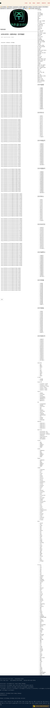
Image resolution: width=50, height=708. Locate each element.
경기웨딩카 (42, 145)
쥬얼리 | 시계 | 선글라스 (42, 64)
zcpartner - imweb (43, 388)
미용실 (41, 550)
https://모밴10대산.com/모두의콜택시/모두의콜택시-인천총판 (11, 71)
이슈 (40, 645)
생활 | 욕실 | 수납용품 (41, 41)
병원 (40, 408)
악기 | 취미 (39, 47)
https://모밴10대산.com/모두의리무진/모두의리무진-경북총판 (11, 233)
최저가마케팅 (17, 698)
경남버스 (41, 214)
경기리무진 (42, 228)
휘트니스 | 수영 (40, 78)
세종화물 (41, 293)
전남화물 (41, 300)
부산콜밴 (41, 92)
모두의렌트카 (11, 690)
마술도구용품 (40, 34)
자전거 (41, 647)
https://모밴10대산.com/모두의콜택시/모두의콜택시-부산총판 (11, 80)
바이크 (41, 545)
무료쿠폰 (20, 6)
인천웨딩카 (42, 146)
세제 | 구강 (39, 42)
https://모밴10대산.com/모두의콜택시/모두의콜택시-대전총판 (11, 78)
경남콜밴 (41, 102)
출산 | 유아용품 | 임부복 (42, 67)
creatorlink (42, 517)
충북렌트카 (42, 351)
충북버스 (41, 211)
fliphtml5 (41, 490)
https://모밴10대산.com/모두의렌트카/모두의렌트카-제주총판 (11, 116)
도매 (40, 543)
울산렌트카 (42, 346)
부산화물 (41, 288)
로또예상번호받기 (43, 403)
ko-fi (41, 503)
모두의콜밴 (3, 688)
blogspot (41, 498)
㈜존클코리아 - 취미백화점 (5, 693)
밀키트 (41, 605)
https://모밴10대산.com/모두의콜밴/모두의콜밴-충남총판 (11, 64)
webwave (42, 485)
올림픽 (41, 630)
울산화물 (41, 290)
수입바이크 (42, 606)
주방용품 (39, 63)
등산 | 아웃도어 (40, 31)
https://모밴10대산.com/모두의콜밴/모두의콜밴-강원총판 (11, 49)
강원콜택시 (42, 273)
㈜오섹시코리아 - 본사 (43, 431)
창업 (40, 407)
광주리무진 (42, 236)
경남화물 (41, 298)
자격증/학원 (42, 413)
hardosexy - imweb (43, 384)
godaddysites (42, 481)
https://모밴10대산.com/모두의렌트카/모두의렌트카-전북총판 (11, 112)
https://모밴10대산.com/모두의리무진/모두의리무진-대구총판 (11, 226)
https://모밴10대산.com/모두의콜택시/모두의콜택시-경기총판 (11, 73)
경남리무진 (42, 242)
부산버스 (41, 204)
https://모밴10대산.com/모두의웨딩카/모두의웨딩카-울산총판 (11, 255)
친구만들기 (42, 561)
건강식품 (39, 16)
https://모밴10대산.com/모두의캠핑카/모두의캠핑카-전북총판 (11, 211)
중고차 (41, 535)
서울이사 (41, 115)
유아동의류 (39, 53)
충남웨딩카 (42, 154)
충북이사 (41, 128)
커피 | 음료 (39, 74)
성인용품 (41, 379)
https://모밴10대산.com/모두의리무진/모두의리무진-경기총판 (11, 221)
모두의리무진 (35, 688)
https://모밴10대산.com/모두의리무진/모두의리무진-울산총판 (11, 230)
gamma (41, 479)
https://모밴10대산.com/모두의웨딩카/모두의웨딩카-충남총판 (11, 262)
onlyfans (41, 502)
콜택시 (41, 365)
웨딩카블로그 (42, 164)
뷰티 (40, 558)
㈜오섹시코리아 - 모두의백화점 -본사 (7, 683)
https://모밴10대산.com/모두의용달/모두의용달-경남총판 (11, 281)
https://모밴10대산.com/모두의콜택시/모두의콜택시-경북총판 (11, 84)
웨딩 (33, 703)
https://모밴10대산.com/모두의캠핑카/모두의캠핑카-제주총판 (11, 215)
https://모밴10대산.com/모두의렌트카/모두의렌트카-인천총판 (11, 96)
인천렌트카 (42, 341)
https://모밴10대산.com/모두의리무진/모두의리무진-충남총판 (11, 237)
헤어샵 (46, 701)
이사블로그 (42, 136)
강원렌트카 (42, 357)
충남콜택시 (42, 266)
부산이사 (41, 120)
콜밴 (40, 364)
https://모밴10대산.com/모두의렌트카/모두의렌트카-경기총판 (11, 97)
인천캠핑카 (42, 174)
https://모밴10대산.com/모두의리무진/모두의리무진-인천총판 (11, 220)
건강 (40, 568)
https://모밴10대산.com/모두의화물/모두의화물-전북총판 (11, 186)
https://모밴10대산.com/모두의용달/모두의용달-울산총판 (11, 279)
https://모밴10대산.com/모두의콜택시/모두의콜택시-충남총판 (11, 89)
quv (40, 471)
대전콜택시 (42, 261)
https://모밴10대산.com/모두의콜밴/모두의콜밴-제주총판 (11, 67)
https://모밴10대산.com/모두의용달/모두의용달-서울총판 (11, 268)
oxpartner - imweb (43, 389)
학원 (40, 574)
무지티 (41, 601)
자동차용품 (39, 57)
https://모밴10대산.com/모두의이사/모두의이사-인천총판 (11, 121)
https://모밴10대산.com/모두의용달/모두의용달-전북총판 (11, 285)
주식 (40, 557)
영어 (40, 537)
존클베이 (38, 3)
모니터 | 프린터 (40, 36)
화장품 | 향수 (40, 77)
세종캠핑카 (42, 181)
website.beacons (43, 509)
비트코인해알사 (45, 6)
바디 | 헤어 (39, 38)
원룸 (40, 636)
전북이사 (41, 131)
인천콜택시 (42, 257)
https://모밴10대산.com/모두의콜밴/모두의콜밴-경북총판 (11, 60)
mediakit (41, 511)
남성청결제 (42, 579)
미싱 (40, 602)
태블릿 (39, 73)
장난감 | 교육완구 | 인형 (42, 58)
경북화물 (41, 296)
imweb (41, 492)
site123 (41, 476)
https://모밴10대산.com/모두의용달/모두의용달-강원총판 (11, 272)
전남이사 (41, 133)
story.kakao (42, 497)
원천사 (41, 638)
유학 (40, 643)
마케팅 (41, 595)
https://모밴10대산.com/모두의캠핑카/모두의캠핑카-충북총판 (11, 214)
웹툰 (40, 554)
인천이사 (41, 118)
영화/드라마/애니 (43, 624)
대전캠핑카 (42, 177)
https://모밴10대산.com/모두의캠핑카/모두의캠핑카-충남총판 (11, 212)
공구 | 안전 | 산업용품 (41, 20)
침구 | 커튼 (39, 68)
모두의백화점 (6, 698)
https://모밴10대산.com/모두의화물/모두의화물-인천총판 (11, 170)
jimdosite (41, 513)
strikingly (23, 683)
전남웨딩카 (42, 160)
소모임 (41, 613)
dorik (41, 487)
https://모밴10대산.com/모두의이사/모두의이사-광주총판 (11, 125)
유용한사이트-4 (42, 426)
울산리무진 (42, 234)
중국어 (41, 559)
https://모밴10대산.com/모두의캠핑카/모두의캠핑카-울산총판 (11, 205)
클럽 (40, 660)
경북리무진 (42, 241)
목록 (2, 299)
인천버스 (41, 202)
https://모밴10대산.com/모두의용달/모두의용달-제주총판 (11, 290)
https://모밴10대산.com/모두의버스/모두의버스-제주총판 (11, 166)
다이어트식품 (40, 28)
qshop (41, 470)
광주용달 (41, 319)
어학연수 (41, 619)
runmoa (41, 484)
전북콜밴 (41, 103)
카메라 (39, 69)
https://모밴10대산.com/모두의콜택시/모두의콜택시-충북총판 (11, 90)
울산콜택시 (42, 262)
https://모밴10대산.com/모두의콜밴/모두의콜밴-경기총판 (11, 48)
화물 (40, 370)
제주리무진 (42, 247)
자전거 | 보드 (40, 56)
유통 (40, 641)
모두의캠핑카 (22, 688)
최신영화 (41, 380)
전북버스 (41, 215)
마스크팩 (41, 594)
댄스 (40, 584)
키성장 (41, 661)
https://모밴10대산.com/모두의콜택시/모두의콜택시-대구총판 (11, 77)
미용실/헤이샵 (42, 603)
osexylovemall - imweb (44, 386)
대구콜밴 (41, 91)
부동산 (41, 546)
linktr (41, 505)
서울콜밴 (41, 87)
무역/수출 (41, 600)
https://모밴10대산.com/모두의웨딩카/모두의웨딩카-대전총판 (11, 252)
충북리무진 (42, 239)
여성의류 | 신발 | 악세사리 (42, 50)
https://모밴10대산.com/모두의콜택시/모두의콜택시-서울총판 (11, 70)
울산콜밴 (41, 95)
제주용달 (41, 330)
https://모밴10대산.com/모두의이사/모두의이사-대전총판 (11, 128)
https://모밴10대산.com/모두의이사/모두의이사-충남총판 (11, 138)
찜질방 (41, 540)
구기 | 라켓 (39, 22)
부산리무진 (42, 232)
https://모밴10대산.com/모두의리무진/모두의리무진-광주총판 (11, 224)
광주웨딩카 (42, 152)
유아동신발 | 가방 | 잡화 (42, 52)
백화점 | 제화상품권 (41, 40)
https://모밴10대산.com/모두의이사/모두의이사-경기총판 (11, 122)
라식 (40, 586)
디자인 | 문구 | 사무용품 (42, 33)
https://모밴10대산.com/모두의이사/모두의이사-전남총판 (11, 135)
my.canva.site (42, 495)
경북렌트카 (42, 352)
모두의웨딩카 (15, 688)
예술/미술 (41, 625)
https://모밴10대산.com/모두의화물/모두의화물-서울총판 (11, 169)
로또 (40, 532)
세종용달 (41, 321)
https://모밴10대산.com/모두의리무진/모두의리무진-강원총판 (11, 223)
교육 (40, 573)
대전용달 (41, 317)
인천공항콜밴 (24, 686)
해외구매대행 (26, 685)
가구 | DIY (39, 12)
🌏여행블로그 (25, 8)
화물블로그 (42, 304)
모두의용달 (5, 690)
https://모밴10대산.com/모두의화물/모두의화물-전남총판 (11, 185)
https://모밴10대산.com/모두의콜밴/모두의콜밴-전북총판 (11, 63)
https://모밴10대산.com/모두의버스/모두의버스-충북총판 (11, 164)
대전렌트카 (42, 345)
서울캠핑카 (42, 171)
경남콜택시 (42, 270)
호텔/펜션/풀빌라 (43, 672)
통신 (40, 665)
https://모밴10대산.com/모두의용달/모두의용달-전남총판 (11, 284)
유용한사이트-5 (42, 428)
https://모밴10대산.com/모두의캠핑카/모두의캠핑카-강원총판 (11, 198)
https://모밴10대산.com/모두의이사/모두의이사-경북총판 (11, 134)
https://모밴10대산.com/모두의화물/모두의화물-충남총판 (11, 188)
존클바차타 (44, 3)
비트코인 (41, 523)
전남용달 (41, 328)
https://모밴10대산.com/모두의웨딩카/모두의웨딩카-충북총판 (11, 263)
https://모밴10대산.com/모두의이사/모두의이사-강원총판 (11, 124)
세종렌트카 (42, 349)
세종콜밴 (41, 97)
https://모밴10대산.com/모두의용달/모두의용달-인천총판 (11, 269)
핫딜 (22, 685)
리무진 (41, 372)
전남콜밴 (41, 105)
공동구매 (31, 685)
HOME (26, 3)
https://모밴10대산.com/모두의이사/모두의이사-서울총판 (11, 119)
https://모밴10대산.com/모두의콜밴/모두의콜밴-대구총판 (11, 52)
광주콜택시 (42, 264)
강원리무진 (42, 245)
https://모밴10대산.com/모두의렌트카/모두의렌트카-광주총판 (11, 100)
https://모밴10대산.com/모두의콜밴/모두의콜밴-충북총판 (11, 65)
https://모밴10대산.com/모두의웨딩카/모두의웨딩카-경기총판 (11, 246)
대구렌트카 (42, 342)
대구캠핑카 (42, 175)
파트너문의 (23, 698)
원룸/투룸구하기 (3, 8)
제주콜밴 (41, 107)
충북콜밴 (41, 100)
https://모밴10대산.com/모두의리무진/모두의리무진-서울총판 (11, 218)
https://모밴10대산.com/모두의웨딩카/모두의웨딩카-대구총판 (11, 250)
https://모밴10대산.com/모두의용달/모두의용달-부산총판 (11, 278)
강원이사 (41, 134)
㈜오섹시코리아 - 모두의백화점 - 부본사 (7, 685)
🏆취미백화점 (9, 6)
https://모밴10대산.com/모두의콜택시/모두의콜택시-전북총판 (11, 87)
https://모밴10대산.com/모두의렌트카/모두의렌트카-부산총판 (11, 105)
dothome (41, 478)
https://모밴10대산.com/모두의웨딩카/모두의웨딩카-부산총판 (11, 253)
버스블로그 (42, 220)
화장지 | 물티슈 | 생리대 (42, 75)
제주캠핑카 (42, 191)
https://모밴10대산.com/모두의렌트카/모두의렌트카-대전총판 (11, 103)
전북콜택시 (42, 271)
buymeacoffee (43, 501)
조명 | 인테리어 (40, 61)
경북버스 (41, 213)
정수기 (41, 651)
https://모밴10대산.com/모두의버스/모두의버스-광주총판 (11, 150)
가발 (40, 567)
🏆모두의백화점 (3, 6)
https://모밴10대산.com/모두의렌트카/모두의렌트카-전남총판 (11, 111)
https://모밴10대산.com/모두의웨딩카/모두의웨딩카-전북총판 (11, 260)
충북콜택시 (42, 267)
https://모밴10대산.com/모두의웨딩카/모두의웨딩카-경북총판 (11, 258)
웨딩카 (41, 375)
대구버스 (41, 203)
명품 (40, 551)
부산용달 (41, 316)
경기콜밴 (41, 89)
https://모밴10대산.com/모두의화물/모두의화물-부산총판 (11, 179)
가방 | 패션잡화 (40, 13)
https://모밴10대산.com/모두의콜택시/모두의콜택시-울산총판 (11, 81)
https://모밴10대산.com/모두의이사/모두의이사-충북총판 (11, 140)
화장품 (41, 553)
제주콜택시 (42, 275)
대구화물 (41, 287)
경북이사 (41, 129)
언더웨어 (39, 49)
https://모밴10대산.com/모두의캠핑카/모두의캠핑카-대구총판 (11, 201)
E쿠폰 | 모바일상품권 (41, 80)
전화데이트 (45, 703)
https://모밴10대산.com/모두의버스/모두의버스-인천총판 (11, 145)
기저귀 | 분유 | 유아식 (41, 23)
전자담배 (41, 650)
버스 (40, 368)
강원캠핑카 (42, 190)
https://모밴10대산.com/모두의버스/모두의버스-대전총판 (11, 153)
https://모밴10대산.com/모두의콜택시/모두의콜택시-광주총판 (11, 76)
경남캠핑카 (42, 186)
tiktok (41, 512)
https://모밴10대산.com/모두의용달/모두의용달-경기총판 (11, 271)
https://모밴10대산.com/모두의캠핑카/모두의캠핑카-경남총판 (11, 207)
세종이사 (41, 125)
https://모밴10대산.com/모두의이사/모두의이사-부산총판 (11, 129)
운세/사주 (41, 635)
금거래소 (41, 576)
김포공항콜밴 (30, 686)
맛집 (40, 524)
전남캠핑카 (42, 188)
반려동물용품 (40, 39)
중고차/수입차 (42, 657)
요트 (40, 633)
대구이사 (41, 119)
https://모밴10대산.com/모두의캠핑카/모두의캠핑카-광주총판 (11, 199)
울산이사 (41, 123)
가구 (40, 565)
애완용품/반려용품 (43, 617)
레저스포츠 (42, 587)
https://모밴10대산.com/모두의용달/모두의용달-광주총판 (11, 274)
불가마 (41, 611)
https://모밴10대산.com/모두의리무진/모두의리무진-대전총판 (11, 227)
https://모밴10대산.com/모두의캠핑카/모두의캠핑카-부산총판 (11, 204)
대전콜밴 (41, 94)
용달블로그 (42, 332)
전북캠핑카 (42, 187)
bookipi (41, 486)
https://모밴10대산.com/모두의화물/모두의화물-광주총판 (11, 175)
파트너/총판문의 (42, 438)
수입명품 (39, 44)
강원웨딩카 (42, 162)
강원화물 (41, 301)
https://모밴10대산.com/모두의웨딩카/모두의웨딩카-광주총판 (11, 249)
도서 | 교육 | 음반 (40, 30)
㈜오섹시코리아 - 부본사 (44, 432)
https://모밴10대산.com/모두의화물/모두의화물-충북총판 (11, 189)
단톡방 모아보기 (42, 437)
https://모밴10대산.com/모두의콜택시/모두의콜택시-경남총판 (11, 83)
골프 (38, 19)
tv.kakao (41, 519)
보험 (40, 529)
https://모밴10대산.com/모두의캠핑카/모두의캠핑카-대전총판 (11, 202)
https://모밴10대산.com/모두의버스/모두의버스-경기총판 (11, 147)
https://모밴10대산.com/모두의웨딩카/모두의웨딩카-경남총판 (11, 256)
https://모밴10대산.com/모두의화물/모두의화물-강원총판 (11, 173)
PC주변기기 (40, 82)
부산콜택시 (42, 260)
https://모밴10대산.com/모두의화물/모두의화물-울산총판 (11, 180)
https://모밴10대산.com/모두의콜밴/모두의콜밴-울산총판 (11, 57)
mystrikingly (42, 491)
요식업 (41, 525)
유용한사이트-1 (42, 423)
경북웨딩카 (42, 157)
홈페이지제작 (42, 673)
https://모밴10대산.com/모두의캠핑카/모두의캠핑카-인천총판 (11, 195)
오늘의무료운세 (15, 6)
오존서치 (1, 701)
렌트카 (41, 367)
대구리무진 (42, 231)
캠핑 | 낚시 (39, 71)
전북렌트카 (42, 355)
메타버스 (41, 530)
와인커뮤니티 (15, 8)
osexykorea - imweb (44, 383)
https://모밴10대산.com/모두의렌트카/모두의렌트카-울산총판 (11, 106)
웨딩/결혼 (20, 8)
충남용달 (41, 322)
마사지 (41, 539)
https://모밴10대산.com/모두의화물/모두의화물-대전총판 (11, 178)
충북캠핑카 (42, 184)
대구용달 (41, 315)
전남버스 (41, 216)
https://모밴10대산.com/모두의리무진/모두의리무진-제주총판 (11, 240)
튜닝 (40, 666)
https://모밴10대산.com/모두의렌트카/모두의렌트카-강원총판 (11, 99)
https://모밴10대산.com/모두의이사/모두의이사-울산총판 (11, 131)
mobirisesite (42, 469)
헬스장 (41, 548)
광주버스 (41, 208)
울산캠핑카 (42, 179)
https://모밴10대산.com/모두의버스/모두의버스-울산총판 (11, 156)
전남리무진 (42, 244)
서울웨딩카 (42, 143)
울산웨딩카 (42, 151)
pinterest (41, 518)
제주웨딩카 (42, 163)
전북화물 (41, 299)
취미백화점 (12, 698)
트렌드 (41, 536)
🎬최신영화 (26, 6)
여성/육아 (41, 410)
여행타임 (30, 6)
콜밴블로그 (42, 108)
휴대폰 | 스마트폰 (40, 79)
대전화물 (41, 289)
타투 (40, 662)
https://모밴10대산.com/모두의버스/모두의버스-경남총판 (11, 157)
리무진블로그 (42, 248)
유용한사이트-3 (42, 425)
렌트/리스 (41, 412)
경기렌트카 (42, 340)
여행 (40, 528)
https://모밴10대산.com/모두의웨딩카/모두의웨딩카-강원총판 (11, 247)
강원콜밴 (41, 106)
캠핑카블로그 (42, 192)
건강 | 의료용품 (40, 14)
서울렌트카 (42, 339)
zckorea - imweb (43, 387)
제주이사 (41, 135)
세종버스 (41, 209)
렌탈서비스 (39, 35)
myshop (41, 480)
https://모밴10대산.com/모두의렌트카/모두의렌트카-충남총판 (11, 113)
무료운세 (41, 417)
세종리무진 (42, 237)
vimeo (41, 507)
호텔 (40, 547)
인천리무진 (42, 230)
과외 (40, 572)
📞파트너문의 (37, 8)
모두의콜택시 (42, 688)
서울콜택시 (42, 255)
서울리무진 (42, 227)
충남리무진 (42, 238)
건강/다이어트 (42, 406)
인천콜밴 (41, 90)
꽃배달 (41, 578)
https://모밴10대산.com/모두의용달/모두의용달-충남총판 (11, 287)
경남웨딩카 (42, 158)
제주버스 (41, 219)
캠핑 (40, 658)
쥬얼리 (41, 655)
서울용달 (41, 311)
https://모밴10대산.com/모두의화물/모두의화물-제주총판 (11, 191)
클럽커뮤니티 (9, 8)
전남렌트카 (42, 356)
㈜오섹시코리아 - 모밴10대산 (45, 433)
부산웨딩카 (42, 148)
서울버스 (41, 199)
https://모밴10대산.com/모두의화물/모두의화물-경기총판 (11, 172)
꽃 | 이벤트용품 (40, 24)
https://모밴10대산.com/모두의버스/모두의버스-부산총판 (11, 154)
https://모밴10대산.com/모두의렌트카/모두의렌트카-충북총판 (11, 115)
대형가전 (39, 29)
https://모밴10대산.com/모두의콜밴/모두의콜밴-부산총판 (11, 55)
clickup (41, 475)
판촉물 (41, 668)
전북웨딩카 (42, 159)
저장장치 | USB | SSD (41, 60)
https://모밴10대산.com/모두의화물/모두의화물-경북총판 (11, 183)
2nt (40, 489)
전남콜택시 (42, 272)
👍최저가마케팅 (31, 8)
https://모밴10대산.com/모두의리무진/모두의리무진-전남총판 (11, 234)
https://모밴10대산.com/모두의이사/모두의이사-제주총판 (11, 141)
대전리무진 (42, 233)
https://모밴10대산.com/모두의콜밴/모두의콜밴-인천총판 (11, 46)
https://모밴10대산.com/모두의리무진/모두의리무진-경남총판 (11, 231)
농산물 (41, 541)
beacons (41, 508)
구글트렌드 (42, 575)
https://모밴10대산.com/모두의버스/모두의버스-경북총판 (11, 159)
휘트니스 (41, 671)
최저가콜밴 (14, 686)
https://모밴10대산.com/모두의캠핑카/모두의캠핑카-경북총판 (11, 208)
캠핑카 (41, 373)
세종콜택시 (42, 265)
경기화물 (41, 284)
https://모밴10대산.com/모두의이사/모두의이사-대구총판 (11, 127)
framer (41, 473)
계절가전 (39, 18)
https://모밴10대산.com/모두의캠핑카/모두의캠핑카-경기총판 (11, 196)
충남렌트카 (42, 350)
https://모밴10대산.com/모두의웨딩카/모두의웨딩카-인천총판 (11, 244)
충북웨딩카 (42, 156)
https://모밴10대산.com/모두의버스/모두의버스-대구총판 (11, 151)
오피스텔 (38, 701)
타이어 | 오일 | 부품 (41, 72)
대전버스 (41, 205)
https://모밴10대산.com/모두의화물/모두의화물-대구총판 (11, 176)
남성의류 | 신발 (40, 25)
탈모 (40, 663)
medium (41, 514)
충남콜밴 (41, 98)
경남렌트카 (42, 353)
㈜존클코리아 (42, 435)
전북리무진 (42, 243)
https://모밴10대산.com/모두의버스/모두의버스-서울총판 (11, 144)
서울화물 (41, 283)
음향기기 (39, 55)
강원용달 (41, 329)
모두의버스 (29, 688)
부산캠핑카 (42, 176)
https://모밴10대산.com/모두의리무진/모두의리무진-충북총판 (11, 239)
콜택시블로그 (42, 276)
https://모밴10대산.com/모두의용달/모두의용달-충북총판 (11, 288)
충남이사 (41, 126)
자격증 (41, 646)
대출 (40, 534)
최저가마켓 (42, 542)
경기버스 (41, 200)
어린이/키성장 (42, 411)
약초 (40, 618)
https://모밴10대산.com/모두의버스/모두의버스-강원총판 (11, 148)
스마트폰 (41, 614)
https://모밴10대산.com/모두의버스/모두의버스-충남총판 (11, 163)
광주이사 (41, 124)
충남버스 (41, 210)
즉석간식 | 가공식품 (41, 66)
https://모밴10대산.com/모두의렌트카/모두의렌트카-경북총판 (11, 109)
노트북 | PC (40, 27)
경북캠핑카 (42, 185)
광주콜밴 (41, 96)
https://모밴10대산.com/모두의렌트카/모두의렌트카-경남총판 (11, 108)
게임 (38, 17)
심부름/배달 (42, 616)
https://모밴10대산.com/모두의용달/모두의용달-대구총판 (11, 275)
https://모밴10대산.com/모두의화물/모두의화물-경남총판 (11, 182)
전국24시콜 (19, 686)
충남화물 (41, 294)
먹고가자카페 (35, 6)
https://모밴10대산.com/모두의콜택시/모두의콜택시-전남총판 (11, 86)
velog (41, 516)
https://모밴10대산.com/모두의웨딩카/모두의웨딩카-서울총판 (11, 243)
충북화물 (41, 295)
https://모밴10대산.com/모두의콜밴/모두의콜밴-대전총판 (11, 54)
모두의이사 (9, 688)
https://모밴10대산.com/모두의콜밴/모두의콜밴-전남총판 (11, 61)
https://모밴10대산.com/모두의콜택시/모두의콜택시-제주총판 (11, 92)
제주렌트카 (42, 358)
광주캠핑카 (42, 180)
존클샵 (34, 3)
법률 (40, 552)
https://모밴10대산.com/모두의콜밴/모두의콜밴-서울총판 (11, 45)
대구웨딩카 (42, 147)
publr (41, 474)
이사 (40, 369)
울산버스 (41, 207)
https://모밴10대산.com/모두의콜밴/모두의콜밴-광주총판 (11, 51)
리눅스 (41, 591)
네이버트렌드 (42, 580)
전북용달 (41, 327)
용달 (40, 374)
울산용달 (41, 318)
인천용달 (41, 313)
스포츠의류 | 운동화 (41, 45)
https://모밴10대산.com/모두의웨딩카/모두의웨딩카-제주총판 (11, 265)
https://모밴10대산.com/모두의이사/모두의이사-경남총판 (11, 132)
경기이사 (41, 117)
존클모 (41, 447)
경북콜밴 (41, 101)
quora (41, 496)
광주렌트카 (42, 347)
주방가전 (39, 62)
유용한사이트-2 (42, 424)
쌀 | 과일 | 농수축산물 (41, 46)
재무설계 (41, 649)
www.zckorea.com (43, 436)
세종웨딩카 (42, 153)
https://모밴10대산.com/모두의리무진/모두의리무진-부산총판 (11, 228)
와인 (40, 531)
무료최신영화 (42, 419)
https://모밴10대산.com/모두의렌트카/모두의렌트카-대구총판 (11, 102)
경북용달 (41, 324)
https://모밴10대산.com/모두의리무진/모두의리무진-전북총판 (11, 236)
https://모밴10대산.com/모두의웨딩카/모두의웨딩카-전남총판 (11, 259)
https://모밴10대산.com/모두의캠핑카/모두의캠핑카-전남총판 (11, 210)
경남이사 (41, 130)
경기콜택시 (42, 256)
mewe (41, 506)
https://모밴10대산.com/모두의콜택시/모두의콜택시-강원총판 (11, 74)
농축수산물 (42, 634)
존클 (30, 3)
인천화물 (41, 285)
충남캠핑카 (42, 182)
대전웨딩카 (42, 149)
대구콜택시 (42, 259)
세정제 (41, 612)
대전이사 (41, 122)
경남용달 (41, 326)
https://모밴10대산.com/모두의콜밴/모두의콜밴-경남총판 (11, 58)
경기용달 (41, 312)
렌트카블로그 (42, 360)
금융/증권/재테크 (43, 414)
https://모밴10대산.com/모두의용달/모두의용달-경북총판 (11, 282)
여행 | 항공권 (40, 51)
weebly (41, 500)
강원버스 (41, 218)
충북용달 (41, 323)
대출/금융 (41, 405)
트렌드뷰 (39, 6)
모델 (40, 597)
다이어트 (41, 556)
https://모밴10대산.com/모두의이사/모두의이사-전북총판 (11, 137)
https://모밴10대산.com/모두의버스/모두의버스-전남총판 (11, 160)
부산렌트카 (42, 344)
